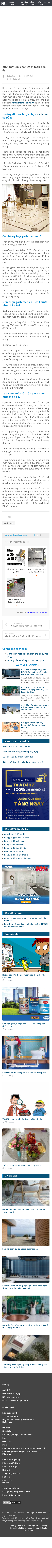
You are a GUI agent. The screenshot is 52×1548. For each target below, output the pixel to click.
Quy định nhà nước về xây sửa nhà (18, 1420)
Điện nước (6, 1441)
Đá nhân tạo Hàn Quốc (14, 851)
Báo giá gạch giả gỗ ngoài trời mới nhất (20, 1249)
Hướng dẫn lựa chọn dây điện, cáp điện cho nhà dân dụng (23, 976)
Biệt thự (6, 1477)
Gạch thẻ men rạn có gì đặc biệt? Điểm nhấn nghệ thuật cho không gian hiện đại (34, 671)
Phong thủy (28, 1530)
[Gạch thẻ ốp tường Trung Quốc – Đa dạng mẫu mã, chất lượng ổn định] (11, 694)
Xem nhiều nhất (44, 535)
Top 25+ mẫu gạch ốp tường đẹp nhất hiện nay (36, 572)
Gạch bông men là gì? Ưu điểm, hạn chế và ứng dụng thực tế (23, 1210)
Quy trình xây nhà (24, 3)
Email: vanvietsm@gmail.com (15, 1400)
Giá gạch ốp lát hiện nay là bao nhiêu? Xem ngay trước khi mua (33, 724)
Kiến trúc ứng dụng (11, 1459)
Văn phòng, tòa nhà (11, 1473)
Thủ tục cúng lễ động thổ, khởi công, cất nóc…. (23, 1165)
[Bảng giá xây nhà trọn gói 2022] (16, 557)
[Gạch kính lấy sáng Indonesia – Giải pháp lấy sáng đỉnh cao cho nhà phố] (11, 712)
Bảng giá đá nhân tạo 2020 (16, 841)
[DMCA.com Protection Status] (11, 1503)
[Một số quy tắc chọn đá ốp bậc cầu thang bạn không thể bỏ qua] (16, 587)
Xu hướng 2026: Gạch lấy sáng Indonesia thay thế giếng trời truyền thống (24, 1365)
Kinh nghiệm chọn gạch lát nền (16, 746)
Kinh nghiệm (33, 1526)
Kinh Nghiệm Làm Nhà (37, 612)
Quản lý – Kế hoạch (17, 1526)
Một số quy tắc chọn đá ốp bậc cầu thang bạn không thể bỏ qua (16, 602)
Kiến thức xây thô (10, 1413)
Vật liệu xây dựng (10, 1416)
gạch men (43, 114)
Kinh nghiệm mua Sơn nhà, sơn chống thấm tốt (24, 1448)
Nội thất (6, 1427)
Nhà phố (6, 1470)
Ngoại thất (7, 1431)
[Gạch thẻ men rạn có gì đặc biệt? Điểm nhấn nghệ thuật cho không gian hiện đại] (11, 677)
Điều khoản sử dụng (11, 1393)
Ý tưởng (44, 1526)
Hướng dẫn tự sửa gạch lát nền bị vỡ (25, 660)
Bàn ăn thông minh (11, 1495)
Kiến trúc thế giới (10, 1466)
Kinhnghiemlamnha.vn (23, 102)
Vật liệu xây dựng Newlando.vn (16, 1491)
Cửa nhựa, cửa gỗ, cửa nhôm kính (17, 1434)
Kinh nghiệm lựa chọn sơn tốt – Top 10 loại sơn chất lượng (23, 1024)
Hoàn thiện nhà (41, 1528)
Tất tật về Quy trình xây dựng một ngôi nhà (22, 762)
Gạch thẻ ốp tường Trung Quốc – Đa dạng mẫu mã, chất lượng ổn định (35, 689)
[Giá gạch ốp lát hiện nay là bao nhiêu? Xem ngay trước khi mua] (11, 730)
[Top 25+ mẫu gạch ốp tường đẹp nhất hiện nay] (37, 557)
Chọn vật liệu (32, 3)
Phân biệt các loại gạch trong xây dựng (20, 751)
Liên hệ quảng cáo (10, 1397)
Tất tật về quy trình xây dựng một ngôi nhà (22, 1119)
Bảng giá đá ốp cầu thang (16, 855)
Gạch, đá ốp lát (13, 79)
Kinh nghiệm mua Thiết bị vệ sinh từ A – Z (21, 1452)
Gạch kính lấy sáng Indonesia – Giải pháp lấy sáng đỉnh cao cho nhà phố (35, 707)
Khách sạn (7, 1480)
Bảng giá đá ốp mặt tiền (15, 848)
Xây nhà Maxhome (10, 1488)
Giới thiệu (6, 1390)
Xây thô (13, 1528)
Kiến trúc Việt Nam (11, 1463)
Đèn (4, 1438)
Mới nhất (32, 535)
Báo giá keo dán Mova (14, 844)
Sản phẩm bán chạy (16, 535)
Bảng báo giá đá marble (15, 834)
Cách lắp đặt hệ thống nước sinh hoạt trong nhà (24, 1072)
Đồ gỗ (5, 1445)
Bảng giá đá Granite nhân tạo (17, 858)
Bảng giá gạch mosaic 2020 (16, 837)
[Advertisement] (26, 34)
